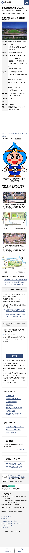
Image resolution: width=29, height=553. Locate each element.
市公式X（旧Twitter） (12, 433)
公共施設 (17, 475)
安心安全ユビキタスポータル (14, 408)
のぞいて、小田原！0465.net (15, 427)
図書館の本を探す (11, 402)
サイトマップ (6, 527)
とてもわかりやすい (11, 334)
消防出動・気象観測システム (14, 414)
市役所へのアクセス (8, 516)
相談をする (9, 405)
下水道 (22, 477)
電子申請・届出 (10, 411)
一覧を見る (22, 449)
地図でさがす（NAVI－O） (13, 399)
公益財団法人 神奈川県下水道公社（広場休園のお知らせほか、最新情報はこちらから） (15, 282)
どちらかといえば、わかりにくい (15, 339)
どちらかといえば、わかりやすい (15, 337)
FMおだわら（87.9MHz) (13, 430)
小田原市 (7, 2)
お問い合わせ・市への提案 (10, 521)
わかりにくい (9, 341)
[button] (26, 2)
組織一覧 (5, 518)
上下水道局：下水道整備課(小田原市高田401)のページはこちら (15, 315)
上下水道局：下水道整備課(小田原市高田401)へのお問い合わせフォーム (15, 311)
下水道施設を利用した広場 (14, 464)
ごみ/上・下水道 (15, 477)
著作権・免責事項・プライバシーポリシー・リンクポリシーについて (15, 524)
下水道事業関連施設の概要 (14, 467)
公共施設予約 (10, 396)
